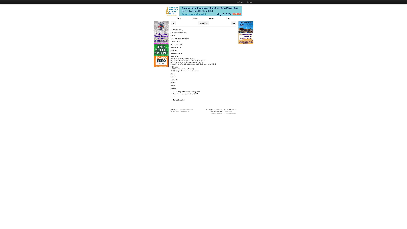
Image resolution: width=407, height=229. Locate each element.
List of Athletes (203, 23)
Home (179, 18)
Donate (249, 2)
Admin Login (240, 2)
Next (233, 23)
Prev (173, 23)
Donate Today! (218, 109)
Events (228, 18)
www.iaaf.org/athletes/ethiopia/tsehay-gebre (186, 92)
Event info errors (228, 111)
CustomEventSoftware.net (182, 111)
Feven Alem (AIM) (178, 100)
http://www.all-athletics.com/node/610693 (185, 94)
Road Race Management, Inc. (185, 109)
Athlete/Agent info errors (230, 113)
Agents (211, 18)
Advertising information (216, 113)
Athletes (195, 18)
